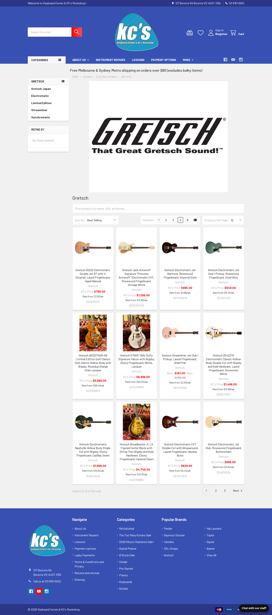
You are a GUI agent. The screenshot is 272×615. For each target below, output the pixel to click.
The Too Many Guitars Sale (135, 535)
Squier (210, 542)
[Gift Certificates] (190, 33)
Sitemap (80, 579)
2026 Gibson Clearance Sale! (136, 542)
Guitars (123, 588)
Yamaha (169, 542)
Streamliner (39, 110)
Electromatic (40, 95)
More (186, 59)
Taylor (210, 535)
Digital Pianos (127, 548)
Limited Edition (41, 103)
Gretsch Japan (41, 88)
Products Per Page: (216, 220)
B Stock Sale (127, 555)
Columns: (149, 220)
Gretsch (169, 555)
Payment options (163, 59)
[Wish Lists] (201, 33)
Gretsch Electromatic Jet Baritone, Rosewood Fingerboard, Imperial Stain (180, 273)
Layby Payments (85, 555)
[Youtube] (233, 59)
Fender (123, 562)
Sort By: (80, 220)
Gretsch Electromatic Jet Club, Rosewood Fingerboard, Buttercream (224, 447)
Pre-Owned (126, 568)
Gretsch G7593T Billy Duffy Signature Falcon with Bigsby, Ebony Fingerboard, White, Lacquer (136, 361)
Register (221, 34)
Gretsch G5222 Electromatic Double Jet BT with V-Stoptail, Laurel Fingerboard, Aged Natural (92, 275)
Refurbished (126, 528)
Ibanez (211, 548)
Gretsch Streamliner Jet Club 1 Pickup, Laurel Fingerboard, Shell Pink (180, 359)
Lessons (138, 59)
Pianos (123, 575)
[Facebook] (225, 59)
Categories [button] (39, 60)
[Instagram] (241, 59)
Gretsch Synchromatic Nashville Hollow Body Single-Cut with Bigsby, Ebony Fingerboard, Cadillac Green (93, 449)
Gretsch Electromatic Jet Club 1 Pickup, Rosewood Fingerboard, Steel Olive (223, 273)
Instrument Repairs (110, 59)
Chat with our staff (254, 608)
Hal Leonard (214, 528)
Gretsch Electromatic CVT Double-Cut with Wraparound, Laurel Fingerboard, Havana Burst (180, 449)
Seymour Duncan (174, 535)
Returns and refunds (87, 573)
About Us (79, 59)
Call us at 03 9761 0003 (47, 581)
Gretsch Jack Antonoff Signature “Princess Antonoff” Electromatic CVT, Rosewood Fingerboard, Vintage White (136, 277)
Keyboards (125, 582)
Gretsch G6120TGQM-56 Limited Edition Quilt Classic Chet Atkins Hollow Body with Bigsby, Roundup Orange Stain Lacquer (93, 363)
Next (236, 490)
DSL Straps (171, 548)
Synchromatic (40, 117)
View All (211, 555)
